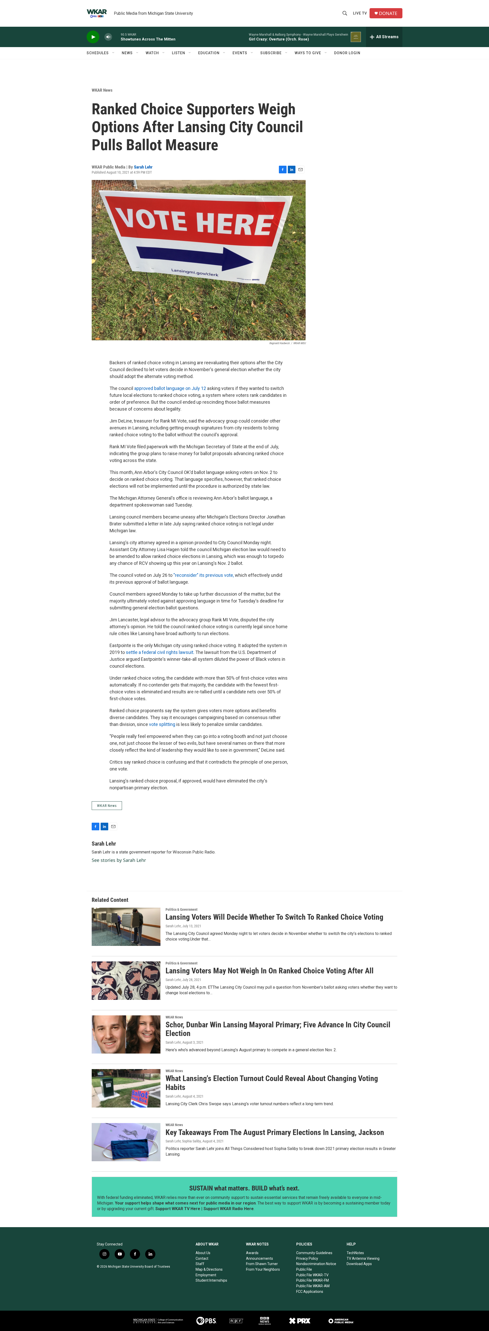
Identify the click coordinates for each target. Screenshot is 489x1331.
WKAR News (102, 90)
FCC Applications (309, 1292)
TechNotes (355, 1253)
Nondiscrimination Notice (316, 1264)
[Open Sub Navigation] (114, 53)
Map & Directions (209, 1269)
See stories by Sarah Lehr (119, 860)
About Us (203, 1253)
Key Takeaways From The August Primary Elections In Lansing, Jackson (275, 1132)
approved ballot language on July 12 (170, 388)
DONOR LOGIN (347, 53)
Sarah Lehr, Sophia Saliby (183, 1141)
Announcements (259, 1258)
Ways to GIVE (308, 53)
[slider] (116, 36)
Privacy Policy (307, 1258)
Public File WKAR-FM (312, 1280)
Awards (252, 1253)
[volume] (108, 37)
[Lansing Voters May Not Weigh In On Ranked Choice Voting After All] (126, 980)
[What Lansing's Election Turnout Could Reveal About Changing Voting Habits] (126, 1088)
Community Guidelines (314, 1253)
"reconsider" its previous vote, (203, 575)
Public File (304, 1269)
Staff (200, 1264)
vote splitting (162, 724)
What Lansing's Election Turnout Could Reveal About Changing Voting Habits (272, 1083)
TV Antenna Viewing (363, 1258)
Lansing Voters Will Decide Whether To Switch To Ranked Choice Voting (274, 917)
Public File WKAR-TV (312, 1275)
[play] (93, 37)
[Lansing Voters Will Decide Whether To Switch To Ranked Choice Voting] (126, 927)
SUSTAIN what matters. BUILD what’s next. (244, 1188)
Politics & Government (181, 909)
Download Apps (359, 1264)
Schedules (98, 53)
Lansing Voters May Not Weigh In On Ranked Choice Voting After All (270, 970)
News (127, 53)
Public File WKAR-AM (313, 1286)
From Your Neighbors (263, 1269)
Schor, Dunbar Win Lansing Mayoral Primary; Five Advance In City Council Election (278, 1029)
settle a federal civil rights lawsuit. (160, 652)
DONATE (388, 13)
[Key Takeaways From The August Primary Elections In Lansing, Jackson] (126, 1142)
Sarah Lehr (143, 167)
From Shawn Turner (262, 1264)
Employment (206, 1275)
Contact (202, 1258)
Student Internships (211, 1280)
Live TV (360, 13)
